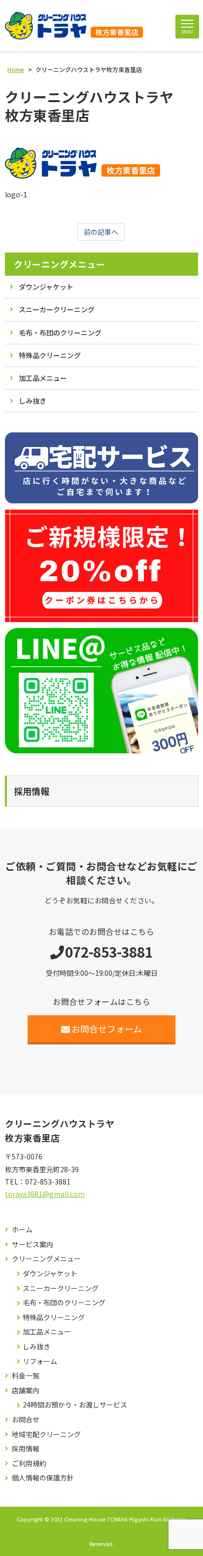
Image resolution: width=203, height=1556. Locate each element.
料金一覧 (25, 1375)
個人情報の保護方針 (43, 1477)
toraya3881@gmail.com (45, 1194)
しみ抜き (32, 401)
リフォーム (40, 1361)
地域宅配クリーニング (46, 1434)
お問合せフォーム (106, 1028)
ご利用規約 (29, 1463)
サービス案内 (32, 1244)
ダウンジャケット (46, 287)
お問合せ (25, 1419)
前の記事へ (101, 232)
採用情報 (25, 1448)
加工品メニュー (43, 378)
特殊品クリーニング (50, 355)
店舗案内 (25, 1390)
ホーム (22, 1229)
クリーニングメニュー (59, 264)
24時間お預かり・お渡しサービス (75, 1404)
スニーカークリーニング (57, 309)
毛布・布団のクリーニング (60, 332)
